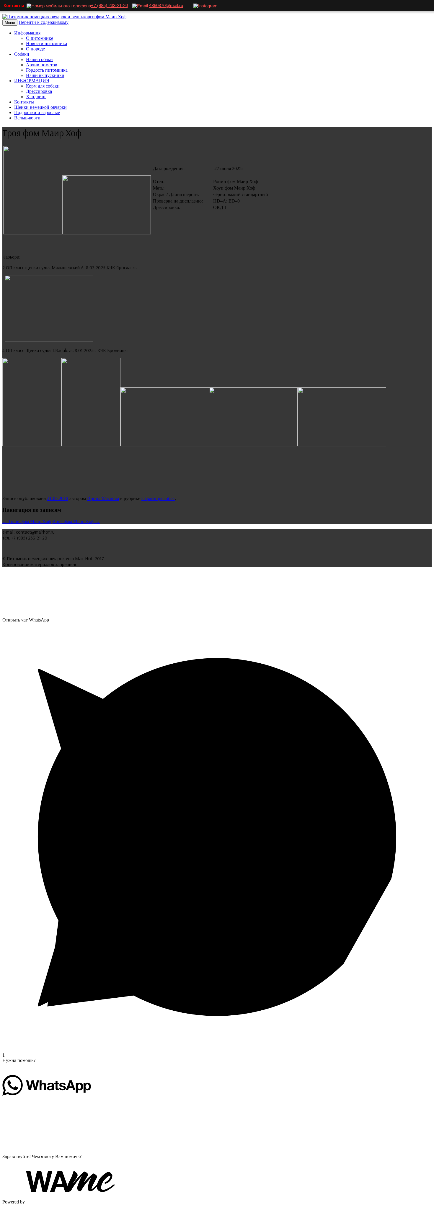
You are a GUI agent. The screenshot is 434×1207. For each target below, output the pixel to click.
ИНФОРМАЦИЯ (31, 80)
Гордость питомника (47, 70)
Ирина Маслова (103, 498)
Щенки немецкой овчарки (40, 107)
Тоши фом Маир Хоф (26, 521)
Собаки (21, 54)
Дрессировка (39, 91)
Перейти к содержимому (43, 22)
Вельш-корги (27, 117)
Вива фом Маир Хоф (76, 521)
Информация (27, 32)
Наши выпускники (45, 75)
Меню (10, 22)
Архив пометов (41, 64)
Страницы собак (158, 498)
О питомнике (39, 38)
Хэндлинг (36, 96)
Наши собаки (39, 59)
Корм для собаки (43, 85)
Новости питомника (46, 43)
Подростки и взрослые (37, 112)
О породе (35, 48)
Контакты (24, 101)
